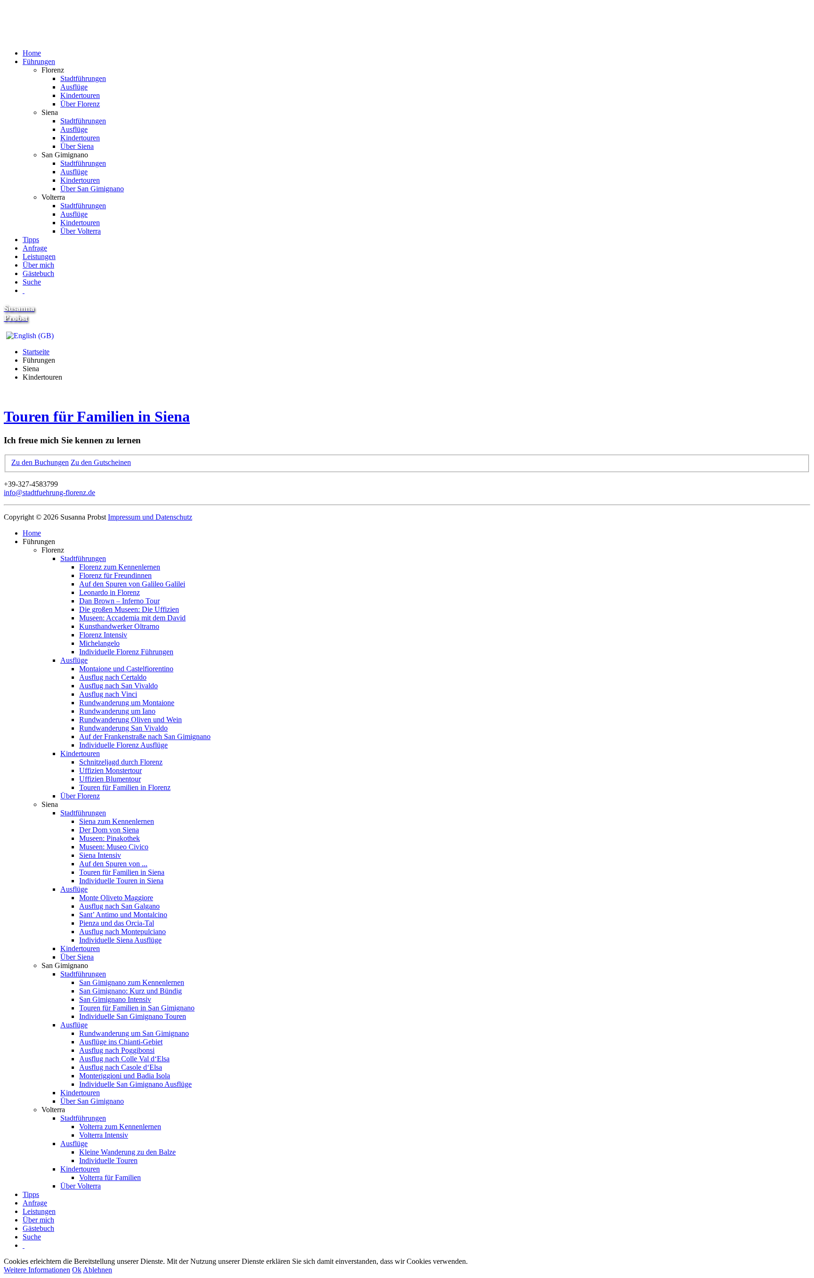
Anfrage (35, 248)
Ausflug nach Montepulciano (122, 932)
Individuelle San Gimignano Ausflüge (135, 1084)
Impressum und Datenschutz (150, 517)
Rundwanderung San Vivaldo (123, 728)
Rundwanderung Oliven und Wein (130, 720)
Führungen (39, 61)
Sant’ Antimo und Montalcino (123, 915)
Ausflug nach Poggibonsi (117, 1050)
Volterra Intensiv (103, 1135)
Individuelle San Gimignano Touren (132, 1016)
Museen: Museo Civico (113, 847)
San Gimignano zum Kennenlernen (131, 982)
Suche (32, 282)
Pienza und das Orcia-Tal (116, 923)
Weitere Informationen (37, 1270)
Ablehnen (97, 1270)
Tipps (31, 240)
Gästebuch (38, 273)
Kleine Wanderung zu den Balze (127, 1152)
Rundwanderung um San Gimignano (134, 1033)
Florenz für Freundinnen (115, 575)
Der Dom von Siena (109, 830)
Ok (76, 1270)
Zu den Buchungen (40, 462)
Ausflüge (74, 87)
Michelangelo (99, 643)
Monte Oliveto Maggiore (116, 898)
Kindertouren (80, 95)
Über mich (38, 265)
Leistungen (39, 256)
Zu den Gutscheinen (101, 462)
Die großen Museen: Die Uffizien (129, 609)
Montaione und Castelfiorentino (126, 669)
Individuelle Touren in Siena (121, 881)
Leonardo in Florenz (109, 592)
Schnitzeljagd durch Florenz (121, 762)
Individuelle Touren (108, 1160)
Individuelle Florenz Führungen (126, 652)
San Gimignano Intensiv (115, 999)
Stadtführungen (83, 78)
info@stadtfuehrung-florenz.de (49, 492)
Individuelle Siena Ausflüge (120, 940)
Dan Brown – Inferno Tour (119, 601)
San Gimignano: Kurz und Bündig (130, 991)
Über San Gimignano (92, 189)
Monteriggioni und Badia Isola (124, 1076)
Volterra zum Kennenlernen (120, 1127)
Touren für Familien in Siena (97, 416)
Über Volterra (80, 231)
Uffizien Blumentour (110, 779)
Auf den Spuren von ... (113, 864)
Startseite (36, 352)
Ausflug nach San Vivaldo (118, 686)
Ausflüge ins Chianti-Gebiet (121, 1042)
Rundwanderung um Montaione (126, 703)
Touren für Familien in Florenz (125, 787)
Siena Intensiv (100, 855)
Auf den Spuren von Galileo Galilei (132, 584)
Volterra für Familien (110, 1177)
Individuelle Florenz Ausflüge (123, 745)
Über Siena (77, 146)
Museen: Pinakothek (109, 838)
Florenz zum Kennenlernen (119, 567)
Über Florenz (80, 104)
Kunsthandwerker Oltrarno (119, 626)
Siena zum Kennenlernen (116, 821)
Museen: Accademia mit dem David (132, 618)
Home (32, 53)
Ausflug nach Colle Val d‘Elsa (124, 1059)
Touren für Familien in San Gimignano (137, 1008)
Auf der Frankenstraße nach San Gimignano (145, 737)
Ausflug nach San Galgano (119, 906)
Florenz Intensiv (103, 635)
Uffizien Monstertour (110, 770)
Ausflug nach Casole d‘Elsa (120, 1067)
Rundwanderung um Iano (117, 711)
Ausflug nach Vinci (108, 694)
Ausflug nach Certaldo (113, 677)
